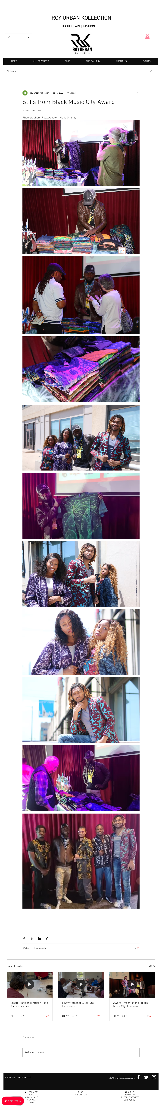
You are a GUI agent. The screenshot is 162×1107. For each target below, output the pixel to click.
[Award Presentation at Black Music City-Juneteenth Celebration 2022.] (132, 985)
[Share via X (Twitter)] (31, 938)
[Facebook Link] (138, 1077)
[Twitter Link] (146, 1077)
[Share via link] (47, 938)
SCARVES (31, 1100)
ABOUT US (129, 1092)
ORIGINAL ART (31, 1097)
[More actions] (138, 93)
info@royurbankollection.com (122, 1078)
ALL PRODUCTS (31, 1092)
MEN (32, 1102)
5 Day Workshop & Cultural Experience (78, 1004)
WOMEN (31, 1095)
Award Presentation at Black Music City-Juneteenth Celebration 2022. (130, 1004)
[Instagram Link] (154, 1077)
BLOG (80, 1092)
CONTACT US (129, 1100)
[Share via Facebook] (23, 938)
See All (152, 966)
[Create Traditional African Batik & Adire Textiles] (30, 985)
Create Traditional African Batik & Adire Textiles (29, 1004)
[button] (147, 36)
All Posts (11, 71)
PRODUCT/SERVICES (130, 1097)
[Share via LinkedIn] (39, 938)
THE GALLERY (81, 1095)
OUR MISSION (130, 1095)
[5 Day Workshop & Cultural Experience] (81, 985)
